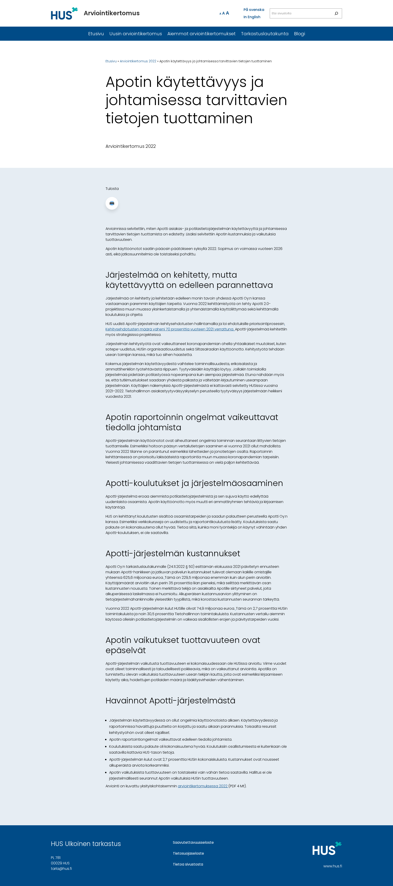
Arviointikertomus (112, 13)
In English (252, 17)
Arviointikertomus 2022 (138, 61)
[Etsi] (336, 13)
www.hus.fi (332, 866)
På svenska (254, 9)
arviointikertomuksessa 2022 (203, 786)
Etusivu (111, 61)
